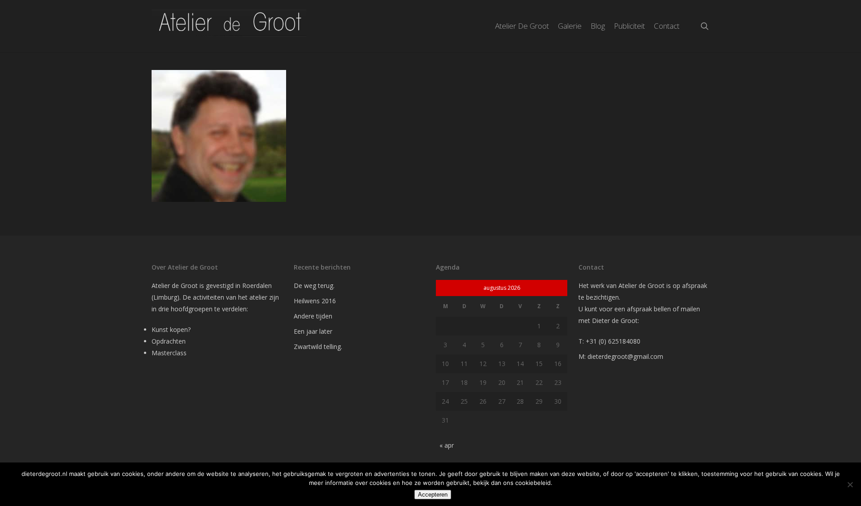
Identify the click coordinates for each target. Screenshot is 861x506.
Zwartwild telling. (318, 346)
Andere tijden (313, 316)
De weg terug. (314, 285)
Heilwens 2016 (315, 301)
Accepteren (433, 494)
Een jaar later (313, 331)
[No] (849, 484)
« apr (446, 445)
